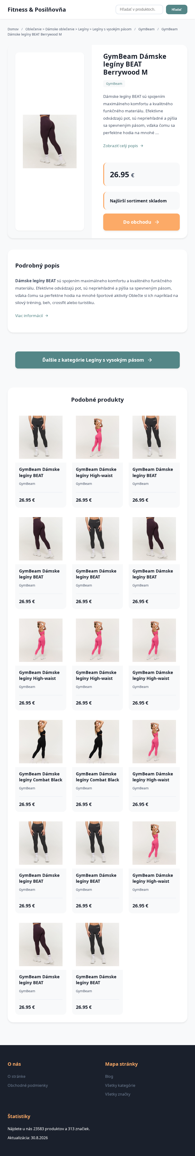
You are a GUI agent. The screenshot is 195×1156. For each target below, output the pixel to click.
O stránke (16, 1076)
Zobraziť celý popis (120, 145)
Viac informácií (29, 315)
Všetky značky (117, 1094)
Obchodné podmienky (28, 1085)
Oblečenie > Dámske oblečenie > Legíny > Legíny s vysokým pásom (78, 29)
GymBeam (147, 29)
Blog (109, 1076)
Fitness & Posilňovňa (37, 9)
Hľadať (177, 9)
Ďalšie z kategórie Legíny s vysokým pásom (93, 360)
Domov (13, 29)
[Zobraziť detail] (49, 141)
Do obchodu (137, 222)
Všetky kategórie (120, 1085)
